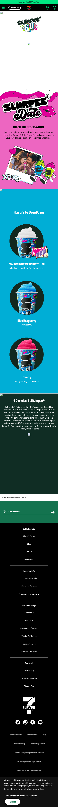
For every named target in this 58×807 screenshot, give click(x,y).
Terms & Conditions (15, 734)
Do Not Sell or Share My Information (29, 770)
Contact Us (29, 613)
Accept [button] (13, 802)
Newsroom (29, 560)
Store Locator (13, 508)
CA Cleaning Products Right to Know (29, 761)
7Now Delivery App (29, 678)
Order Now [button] (14, 7)
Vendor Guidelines (29, 636)
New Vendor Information (29, 628)
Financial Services (29, 644)
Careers (29, 552)
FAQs (44, 734)
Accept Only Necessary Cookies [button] (21, 796)
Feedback (29, 620)
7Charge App (29, 686)
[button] (3, 7)
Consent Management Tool (31, 789)
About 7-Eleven (29, 536)
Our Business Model (29, 578)
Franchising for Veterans (29, 594)
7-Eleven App (29, 670)
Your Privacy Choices (38, 743)
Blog (29, 544)
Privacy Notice (32, 734)
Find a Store (36, 2)
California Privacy (19, 743)
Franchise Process (29, 586)
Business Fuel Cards (29, 652)
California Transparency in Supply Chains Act (29, 752)
